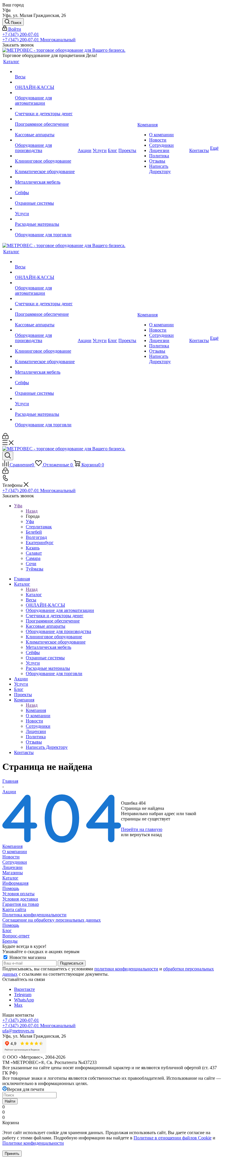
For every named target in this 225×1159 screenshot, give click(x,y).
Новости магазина (27, 957)
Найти (10, 1101)
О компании (14, 851)
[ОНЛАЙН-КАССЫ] (45, 82)
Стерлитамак (39, 526)
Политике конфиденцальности (33, 1143)
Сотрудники (14, 862)
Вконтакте (24, 989)
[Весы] (45, 71)
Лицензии (12, 867)
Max (18, 1005)
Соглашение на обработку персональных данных (51, 919)
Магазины (12, 872)
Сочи (31, 563)
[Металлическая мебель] (45, 177)
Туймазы (34, 568)
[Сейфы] (45, 187)
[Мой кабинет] (5, 437)
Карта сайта (14, 909)
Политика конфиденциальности (34, 914)
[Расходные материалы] (45, 219)
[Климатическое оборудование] (45, 166)
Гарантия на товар (20, 904)
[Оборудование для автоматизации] (45, 92)
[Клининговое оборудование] (45, 155)
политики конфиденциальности (126, 968)
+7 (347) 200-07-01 (20, 34)
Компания (36, 710)
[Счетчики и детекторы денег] (45, 108)
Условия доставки (20, 898)
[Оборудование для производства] (45, 140)
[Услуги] (45, 208)
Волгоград (36, 537)
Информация (15, 883)
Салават (34, 553)
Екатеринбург (40, 542)
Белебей (34, 532)
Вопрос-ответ (16, 935)
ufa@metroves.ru (18, 1030)
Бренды (10, 941)
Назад (32, 510)
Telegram (22, 994)
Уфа (30, 521)
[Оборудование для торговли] (45, 229)
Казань (33, 547)
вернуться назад (146, 834)
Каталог (34, 594)
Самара (33, 558)
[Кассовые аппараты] (45, 129)
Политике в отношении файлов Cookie (173, 1137)
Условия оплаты (18, 893)
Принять (12, 1153)
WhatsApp (24, 999)
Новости (11, 856)
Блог (7, 930)
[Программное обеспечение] (45, 119)
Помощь (10, 888)
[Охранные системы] (45, 198)
